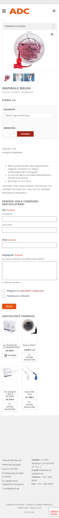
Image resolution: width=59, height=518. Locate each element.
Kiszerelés (9, 109)
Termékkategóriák (14, 26)
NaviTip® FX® (29, 392)
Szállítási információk (15, 504)
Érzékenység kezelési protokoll (13, 475)
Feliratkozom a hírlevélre (18, 296)
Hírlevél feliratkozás (12, 460)
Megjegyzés (12, 255)
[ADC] (19, 10)
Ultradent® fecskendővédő (11, 346)
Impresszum (35, 507)
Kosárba (25, 134)
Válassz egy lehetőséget (17, 115)
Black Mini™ (29, 345)
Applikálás (15, 92)
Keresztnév (7, 224)
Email (9, 239)
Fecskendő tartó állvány (10, 394)
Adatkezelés (22, 507)
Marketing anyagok (11, 464)
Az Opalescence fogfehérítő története (13, 482)
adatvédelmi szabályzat (31, 290)
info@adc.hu (45, 470)
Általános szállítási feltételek (39, 504)
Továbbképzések (10, 488)
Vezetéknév (7, 214)
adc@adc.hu (37, 473)
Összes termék (9, 468)
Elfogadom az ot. (25, 290)
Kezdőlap (6, 92)
